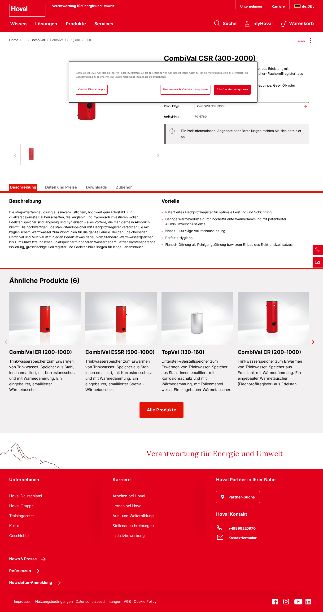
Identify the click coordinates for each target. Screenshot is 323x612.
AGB (127, 601)
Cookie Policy (145, 601)
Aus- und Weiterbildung (133, 515)
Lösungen (46, 23)
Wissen (18, 23)
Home (13, 40)
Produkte (76, 23)
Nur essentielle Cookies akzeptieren (185, 89)
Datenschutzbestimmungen (98, 601)
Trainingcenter (21, 515)
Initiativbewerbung (128, 535)
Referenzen (20, 570)
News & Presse (23, 558)
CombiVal (38, 40)
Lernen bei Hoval (127, 505)
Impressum (23, 601)
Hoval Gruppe (21, 505)
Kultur (14, 525)
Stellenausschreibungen (133, 525)
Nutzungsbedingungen (54, 601)
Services (103, 23)
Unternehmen (251, 6)
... (24, 40)
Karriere (278, 6)
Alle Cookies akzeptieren (232, 89)
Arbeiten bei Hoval (129, 495)
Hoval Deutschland (25, 495)
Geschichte (18, 535)
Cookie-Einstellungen (91, 89)
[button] (238, 497)
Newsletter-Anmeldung (30, 582)
